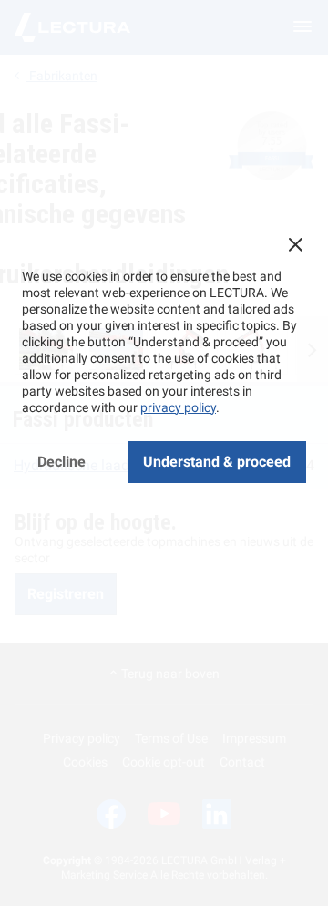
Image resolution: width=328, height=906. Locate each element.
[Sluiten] (295, 244)
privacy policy (178, 407)
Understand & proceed (217, 461)
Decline (61, 461)
